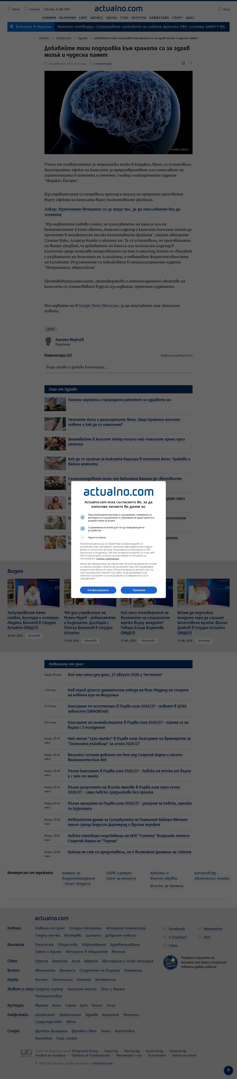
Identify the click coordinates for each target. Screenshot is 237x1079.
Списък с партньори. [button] (107, 558)
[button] (118, 537)
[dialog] (118, 539)
